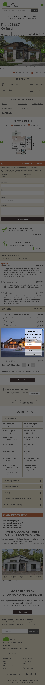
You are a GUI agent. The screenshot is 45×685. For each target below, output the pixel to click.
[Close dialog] (42, 330)
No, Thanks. (33, 354)
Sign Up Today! (33, 348)
